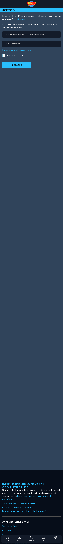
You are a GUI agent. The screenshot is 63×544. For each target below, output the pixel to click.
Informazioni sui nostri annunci (17, 507)
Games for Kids (9, 526)
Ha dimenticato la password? (18, 50)
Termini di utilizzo (28, 503)
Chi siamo (7, 530)
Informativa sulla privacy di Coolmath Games (24, 485)
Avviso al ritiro (9, 503)
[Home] (31, 4)
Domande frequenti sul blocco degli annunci (24, 511)
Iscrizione (19, 19)
